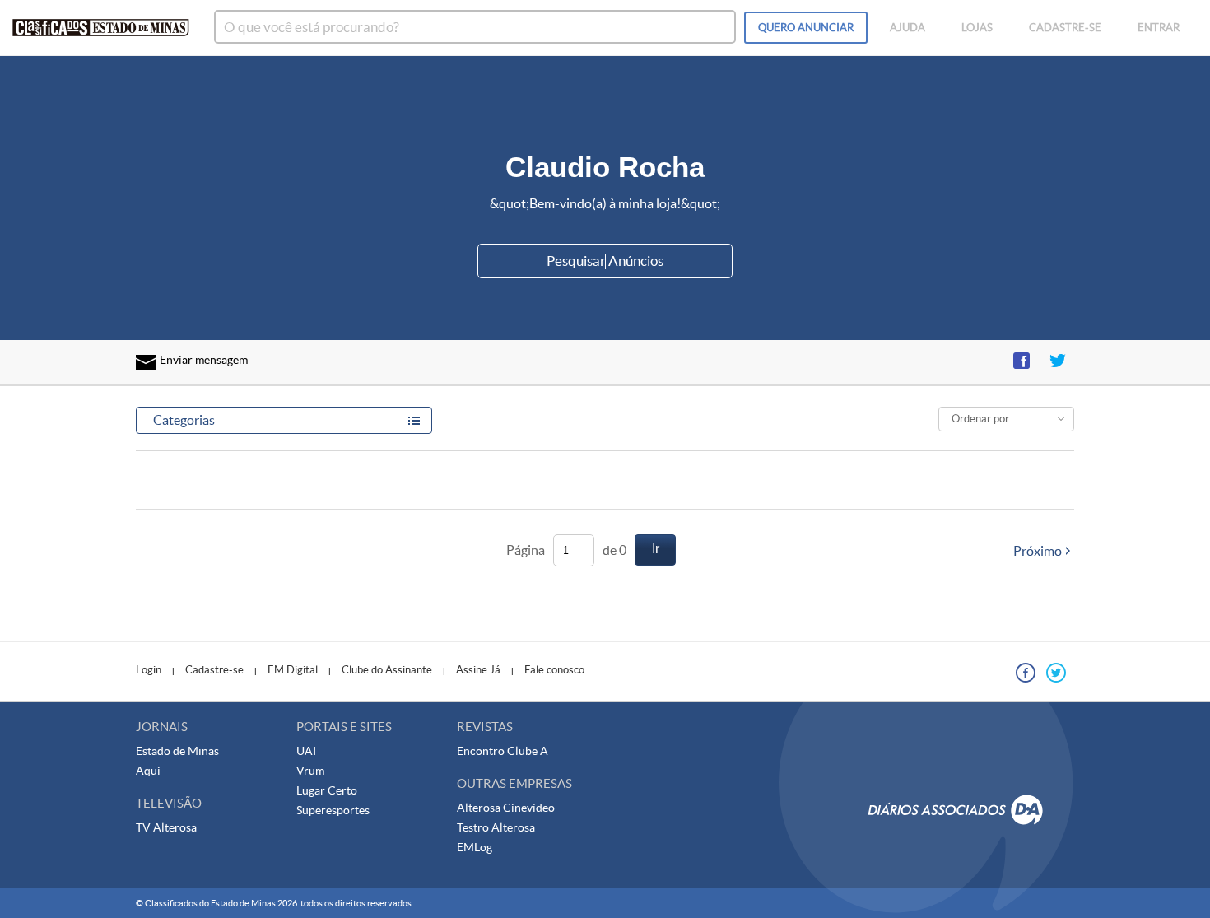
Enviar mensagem (204, 359)
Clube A (527, 750)
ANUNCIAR (806, 27)
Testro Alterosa (496, 827)
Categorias (184, 419)
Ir (655, 549)
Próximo (1037, 550)
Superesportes (333, 810)
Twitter (1057, 360)
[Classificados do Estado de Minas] (100, 27)
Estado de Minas (177, 750)
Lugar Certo (326, 790)
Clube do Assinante (387, 670)
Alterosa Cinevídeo (506, 807)
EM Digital (293, 670)
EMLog (474, 847)
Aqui (148, 770)
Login (148, 670)
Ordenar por (980, 418)
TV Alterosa (166, 827)
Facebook (1021, 360)
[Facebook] (1025, 673)
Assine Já (478, 670)
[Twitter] (1056, 673)
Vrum (310, 770)
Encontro (482, 750)
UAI (306, 750)
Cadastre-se (214, 670)
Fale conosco (554, 670)
